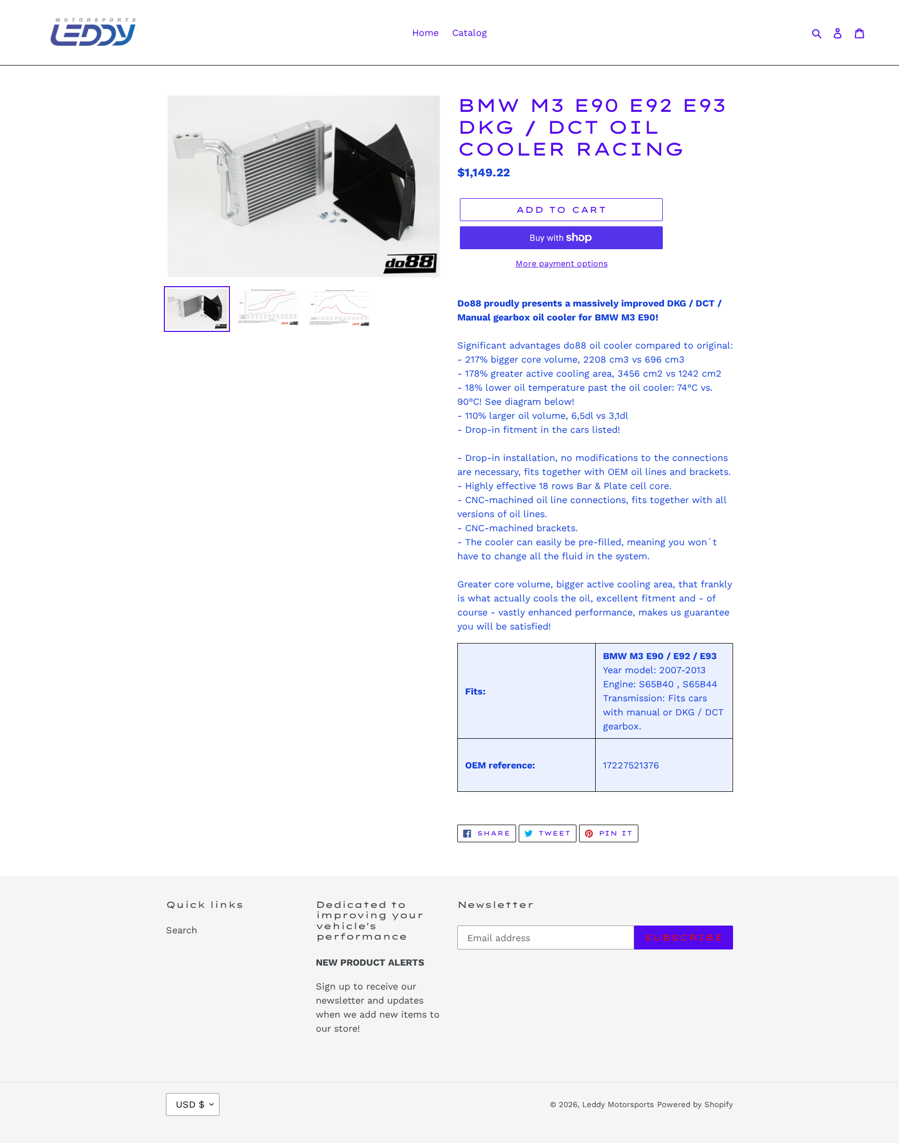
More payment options (562, 263)
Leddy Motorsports (618, 1104)
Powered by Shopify (695, 1104)
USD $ (190, 1104)
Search (181, 929)
